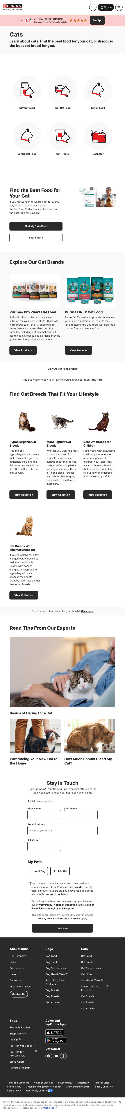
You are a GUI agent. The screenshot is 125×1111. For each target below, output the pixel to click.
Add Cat (62, 871)
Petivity (14, 1039)
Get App (97, 20)
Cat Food (86, 955)
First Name (34, 808)
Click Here (87, 611)
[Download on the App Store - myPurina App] (54, 1032)
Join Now (62, 928)
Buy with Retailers (20, 1027)
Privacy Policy (44, 904)
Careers (14, 980)
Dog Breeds (52, 996)
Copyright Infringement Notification (43, 1086)
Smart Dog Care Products (54, 982)
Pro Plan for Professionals (17, 1053)
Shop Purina (17, 1033)
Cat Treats (87, 962)
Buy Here (97, 379)
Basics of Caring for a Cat (31, 713)
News (13, 974)
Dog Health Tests (55, 974)
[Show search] (92, 7)
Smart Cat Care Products (90, 988)
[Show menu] (119, 7)
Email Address (36, 824)
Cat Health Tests (90, 980)
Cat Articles (88, 1008)
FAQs (13, 962)
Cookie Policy (14, 1090)
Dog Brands (52, 990)
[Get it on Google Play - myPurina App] (55, 1040)
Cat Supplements (91, 968)
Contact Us (18, 994)
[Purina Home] (45, 7)
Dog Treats (51, 962)
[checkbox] (29, 883)
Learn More (36, 237)
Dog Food (51, 955)
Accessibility (83, 1082)
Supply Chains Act (104, 1086)
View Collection (23, 494)
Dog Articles (52, 1002)
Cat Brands (87, 996)
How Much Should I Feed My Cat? (88, 761)
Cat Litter (86, 974)
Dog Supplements (55, 968)
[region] (62, 1104)
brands (78, 887)
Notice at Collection (65, 904)
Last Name (70, 808)
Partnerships (17, 968)
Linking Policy (14, 1086)
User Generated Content (78, 1086)
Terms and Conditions (54, 894)
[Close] (21, 20)
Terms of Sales (101, 1082)
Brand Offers (17, 1061)
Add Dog (40, 871)
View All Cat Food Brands (63, 368)
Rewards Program (20, 1067)
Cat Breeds (87, 1002)
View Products (23, 350)
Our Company (18, 955)
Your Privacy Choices (36, 1090)
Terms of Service (70, 918)
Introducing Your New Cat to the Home (33, 761)
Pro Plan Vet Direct (21, 1045)
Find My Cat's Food (36, 226)
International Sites (20, 986)
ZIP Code (33, 840)
